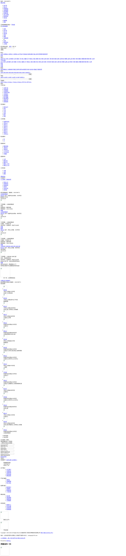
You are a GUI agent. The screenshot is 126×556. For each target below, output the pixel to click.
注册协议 (8, 471)
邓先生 (2, 230)
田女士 (5, 355)
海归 (28, 69)
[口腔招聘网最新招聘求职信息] (4, 26)
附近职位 (6, 16)
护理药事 (40, 54)
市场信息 (25, 54)
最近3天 (6, 160)
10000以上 (27, 72)
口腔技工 (10, 54)
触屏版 (5, 20)
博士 (5, 116)
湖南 (37, 58)
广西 (50, 58)
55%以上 (5, 82)
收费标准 (8, 490)
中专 (5, 110)
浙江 (23, 58)
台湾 (93, 58)
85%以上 (19, 82)
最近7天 (6, 162)
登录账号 (8, 280)
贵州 (53, 58)
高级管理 (39, 69)
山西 (68, 58)
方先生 (5, 372)
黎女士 (5, 413)
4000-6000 (11, 72)
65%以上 (10, 82)
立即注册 (8, 460)
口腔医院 (6, 91)
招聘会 (8, 479)
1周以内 (6, 147)
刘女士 (5, 430)
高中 (5, 108)
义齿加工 (6, 94)
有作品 (5, 189)
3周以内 (6, 149)
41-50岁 (18, 77)
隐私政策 (8, 475)
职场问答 (6, 13)
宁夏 (76, 58)
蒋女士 (5, 331)
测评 (5, 36)
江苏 (15, 58)
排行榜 (8, 496)
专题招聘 (6, 10)
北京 (4, 58)
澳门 (91, 58)
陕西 (66, 58)
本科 (5, 113)
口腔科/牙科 (7, 92)
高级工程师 (16, 69)
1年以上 (6, 123)
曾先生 (2, 195)
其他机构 (6, 101)
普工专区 (8, 483)
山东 (71, 58)
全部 (2, 54)
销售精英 (10, 69)
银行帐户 (8, 487)
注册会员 (3, 280)
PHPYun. (8, 540)
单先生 (5, 339)
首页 (5, 28)
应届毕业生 (6, 121)
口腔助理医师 (4, 194)
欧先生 (2, 247)
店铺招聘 (8, 481)
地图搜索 (8, 499)
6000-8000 (16, 72)
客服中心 (8, 504)
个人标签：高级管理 (6, 179)
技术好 (31, 69)
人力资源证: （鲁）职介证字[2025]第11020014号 (13, 538)
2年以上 (6, 124)
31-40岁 (13, 77)
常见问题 (8, 506)
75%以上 (15, 82)
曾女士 (5, 364)
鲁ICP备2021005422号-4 (47, 532)
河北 (39, 58)
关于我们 (8, 469)
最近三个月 (6, 165)
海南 (55, 58)
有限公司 (6, 100)
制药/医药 (6, 98)
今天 (5, 159)
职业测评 (6, 11)
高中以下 (6, 107)
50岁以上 (22, 77)
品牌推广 (8, 488)
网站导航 (3, 2)
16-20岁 (5, 77)
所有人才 (6, 182)
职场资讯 (6, 8)
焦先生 (5, 421)
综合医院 (6, 95)
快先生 (5, 347)
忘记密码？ (14, 460)
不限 (2, 64)
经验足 (35, 69)
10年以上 (6, 133)
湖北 (34, 58)
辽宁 (28, 58)
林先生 (5, 290)
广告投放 (8, 491)
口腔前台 (15, 54)
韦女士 (5, 380)
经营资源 (8, 474)
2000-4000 (5, 72)
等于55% (24, 82)
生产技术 (20, 54)
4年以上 (6, 127)
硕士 (5, 114)
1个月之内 (6, 150)
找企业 (5, 17)
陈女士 (5, 306)
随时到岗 (6, 146)
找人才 (5, 7)
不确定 (5, 153)
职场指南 (8, 509)
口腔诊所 (6, 89)
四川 (63, 58)
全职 (5, 172)
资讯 (5, 35)
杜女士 (5, 388)
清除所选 (3, 176)
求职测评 (8, 497)
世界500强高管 (23, 69)
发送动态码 (3, 456)
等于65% (29, 82)
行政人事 (35, 54)
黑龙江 (31, 58)
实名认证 (6, 188)
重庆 (12, 58)
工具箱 (5, 43)
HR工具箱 (6, 14)
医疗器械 (6, 97)
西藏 (83, 58)
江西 (61, 58)
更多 (2, 55)
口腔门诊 (6, 87)
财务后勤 (30, 54)
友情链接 (8, 507)
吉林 (58, 58)
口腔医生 (5, 54)
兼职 (5, 173)
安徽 (17, 58)
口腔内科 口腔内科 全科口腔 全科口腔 (10, 246)
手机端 (13, 24)
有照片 (5, 186)
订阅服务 (8, 500)
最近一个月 (6, 163)
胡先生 (2, 213)
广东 (20, 58)
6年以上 (6, 130)
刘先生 (5, 397)
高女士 (5, 323)
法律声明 (8, 472)
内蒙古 (79, 58)
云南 (45, 58)
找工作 (5, 5)
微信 (5, 22)
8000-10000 (22, 72)
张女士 (5, 405)
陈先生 (5, 298)
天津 (7, 58)
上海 (9, 58)
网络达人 (5, 69)
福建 (25, 58)
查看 (2, 210)
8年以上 (6, 132)
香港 (88, 58)
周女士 (5, 314)
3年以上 (6, 126)
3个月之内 (6, 152)
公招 (5, 40)
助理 (2, 228)
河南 (42, 58)
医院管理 (45, 54)
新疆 (85, 58)
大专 (5, 111)
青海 (74, 58)
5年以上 (6, 129)
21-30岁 (9, 77)
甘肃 (47, 58)
